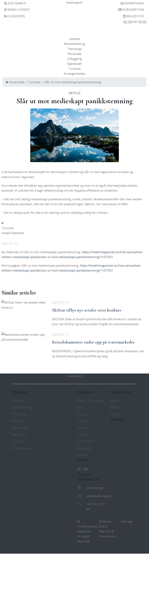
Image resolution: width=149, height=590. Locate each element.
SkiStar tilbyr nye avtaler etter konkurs (86, 310)
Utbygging (74, 59)
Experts (82, 434)
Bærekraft (74, 64)
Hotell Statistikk (12, 233)
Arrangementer (74, 73)
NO (135, 22)
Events (114, 401)
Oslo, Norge (94, 488)
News (81, 407)
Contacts (83, 421)
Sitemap (83, 414)
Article (74, 93)
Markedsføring (74, 44)
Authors (83, 428)
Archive (82, 455)
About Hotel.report (90, 401)
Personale (75, 54)
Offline (115, 407)
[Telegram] (79, 468)
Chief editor (85, 441)
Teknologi (74, 49)
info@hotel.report (99, 496)
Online (114, 414)
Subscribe (84, 448)
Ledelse (74, 39)
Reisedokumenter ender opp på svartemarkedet (93, 342)
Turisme (75, 69)
